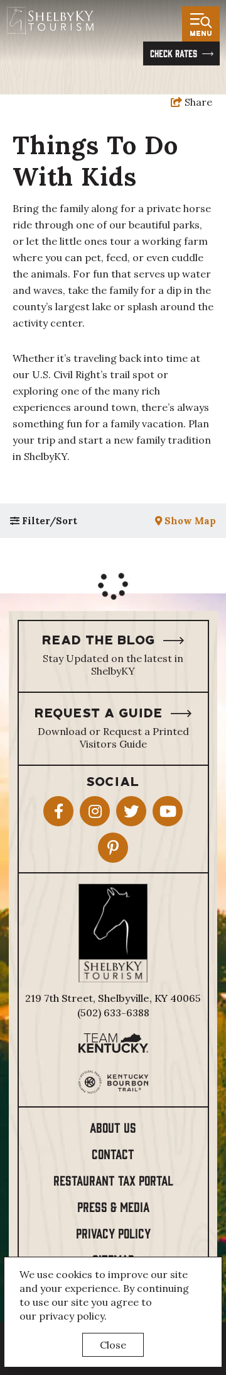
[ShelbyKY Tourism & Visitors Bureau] (50, 20)
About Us (113, 1127)
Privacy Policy (113, 1232)
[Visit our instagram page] (95, 811)
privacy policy (71, 1316)
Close (113, 1345)
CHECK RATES (173, 53)
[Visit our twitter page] (131, 811)
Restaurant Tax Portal (113, 1179)
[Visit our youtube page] (168, 811)
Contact (113, 1153)
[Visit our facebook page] (58, 811)
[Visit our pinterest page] (113, 848)
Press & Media (113, 1206)
